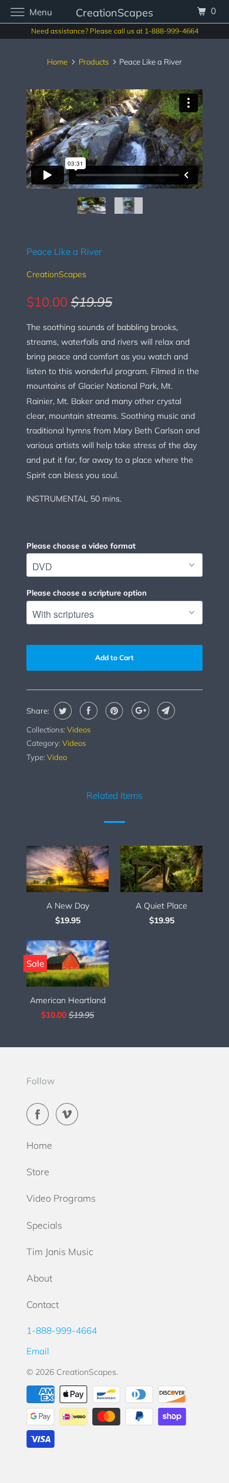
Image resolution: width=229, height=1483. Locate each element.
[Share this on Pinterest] (113, 710)
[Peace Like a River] (114, 188)
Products (94, 61)
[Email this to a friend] (164, 710)
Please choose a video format (81, 545)
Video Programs (61, 1198)
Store (37, 1172)
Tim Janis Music (59, 1251)
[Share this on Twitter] (61, 710)
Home (39, 1145)
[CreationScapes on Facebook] (39, 1114)
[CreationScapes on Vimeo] (69, 1114)
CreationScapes (56, 274)
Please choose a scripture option (86, 592)
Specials (44, 1225)
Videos (78, 729)
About (39, 1278)
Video (57, 757)
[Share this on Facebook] (87, 710)
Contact (42, 1304)
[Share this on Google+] (139, 710)
